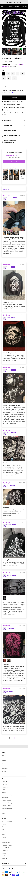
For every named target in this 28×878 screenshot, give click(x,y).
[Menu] (1, 6)
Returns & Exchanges (10, 130)
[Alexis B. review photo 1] (14, 543)
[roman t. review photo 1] (14, 587)
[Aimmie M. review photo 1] (14, 216)
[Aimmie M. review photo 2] (5, 233)
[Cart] (26, 6)
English (3, 868)
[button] (17, 738)
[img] (6, 195)
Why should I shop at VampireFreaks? (10, 141)
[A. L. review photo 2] (5, 660)
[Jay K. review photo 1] (14, 497)
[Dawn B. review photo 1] (14, 448)
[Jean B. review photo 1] (14, 336)
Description (7, 120)
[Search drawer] (23, 6)
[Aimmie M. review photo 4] (13, 233)
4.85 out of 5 (18, 156)
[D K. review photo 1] (14, 709)
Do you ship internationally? (12, 135)
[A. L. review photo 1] (14, 645)
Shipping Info (8, 125)
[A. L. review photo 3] (9, 660)
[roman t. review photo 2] (5, 598)
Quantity (4, 86)
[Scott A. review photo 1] (14, 388)
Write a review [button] (14, 162)
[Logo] (14, 6)
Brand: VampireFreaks (7, 61)
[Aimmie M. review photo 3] (9, 233)
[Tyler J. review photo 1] (14, 285)
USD (12, 868)
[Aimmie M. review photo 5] (17, 233)
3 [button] (14, 738)
